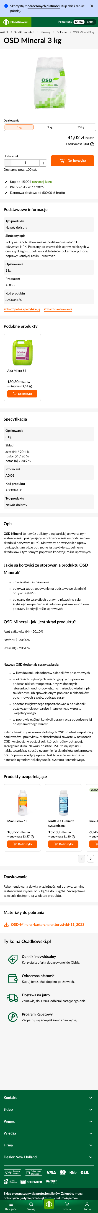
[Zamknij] (92, 6)
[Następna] (90, 858)
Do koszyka (25, 393)
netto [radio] (90, 22)
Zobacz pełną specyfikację (22, 309)
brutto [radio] (79, 22)
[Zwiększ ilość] (43, 163)
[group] (84, 22)
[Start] (49, 1204)
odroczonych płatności (44, 6)
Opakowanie (11, 120)
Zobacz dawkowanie (58, 309)
